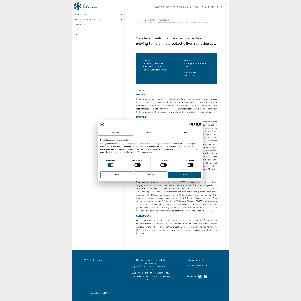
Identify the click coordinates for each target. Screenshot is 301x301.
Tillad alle (184, 175)
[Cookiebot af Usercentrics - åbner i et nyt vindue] (190, 124)
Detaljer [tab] (150, 132)
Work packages (81, 15)
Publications (200, 7)
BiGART (220, 7)
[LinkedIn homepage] (205, 276)
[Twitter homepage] (199, 276)
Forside (140, 20)
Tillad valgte (150, 175)
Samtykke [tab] (115, 132)
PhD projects (80, 35)
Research (159, 7)
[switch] (137, 165)
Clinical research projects (87, 20)
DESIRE (211, 7)
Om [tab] (185, 132)
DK (222, 3)
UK (225, 3)
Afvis (117, 175)
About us (170, 7)
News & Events (184, 7)
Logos (77, 30)
